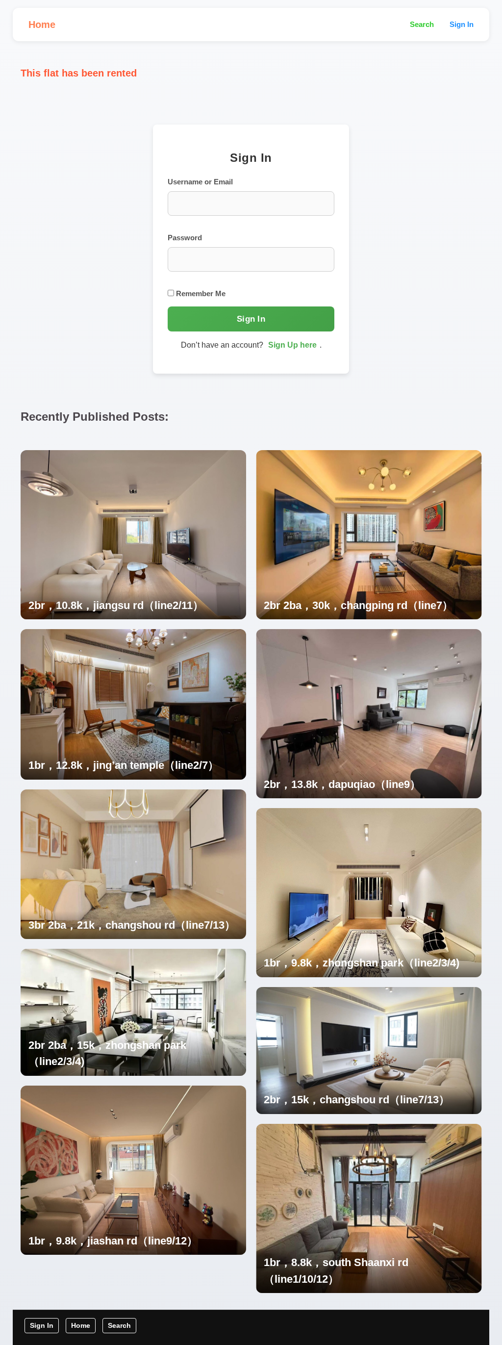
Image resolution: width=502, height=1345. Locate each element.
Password (185, 237)
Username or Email (200, 182)
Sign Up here (292, 345)
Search (422, 24)
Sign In (462, 24)
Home (41, 24)
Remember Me (200, 293)
